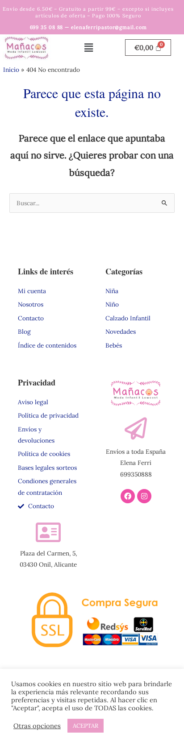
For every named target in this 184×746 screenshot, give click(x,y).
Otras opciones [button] (37, 726)
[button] (88, 47)
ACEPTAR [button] (85, 725)
